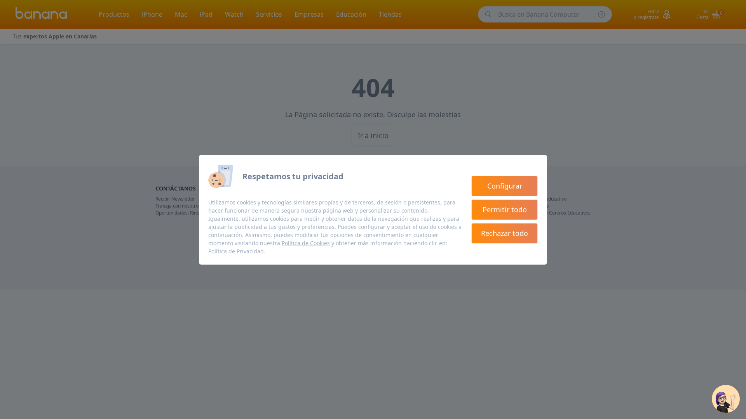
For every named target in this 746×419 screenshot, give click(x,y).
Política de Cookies (306, 243)
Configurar (504, 185)
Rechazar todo (504, 233)
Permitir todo (505, 209)
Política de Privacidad (236, 251)
